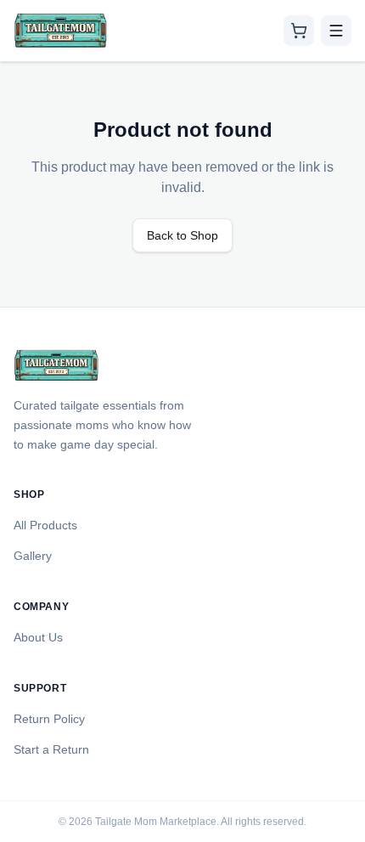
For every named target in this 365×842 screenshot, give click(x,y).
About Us (38, 637)
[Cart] (299, 30)
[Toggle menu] (336, 30)
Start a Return (51, 749)
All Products (45, 525)
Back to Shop (182, 235)
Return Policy (49, 719)
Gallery (33, 555)
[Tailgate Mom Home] (61, 30)
